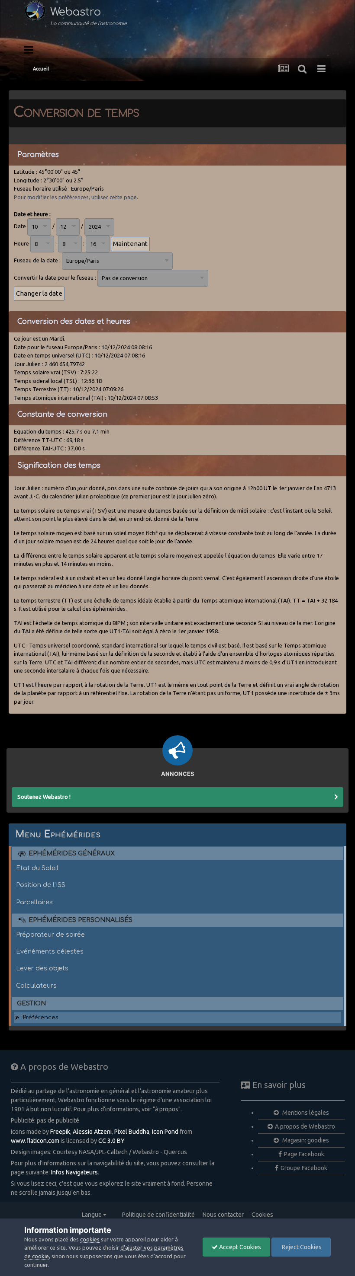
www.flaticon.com (35, 1140)
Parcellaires (34, 902)
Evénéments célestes (50, 951)
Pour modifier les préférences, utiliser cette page (75, 197)
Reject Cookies (301, 1247)
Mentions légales (305, 1112)
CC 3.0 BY (111, 1140)
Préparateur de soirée (50, 934)
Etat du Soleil (37, 867)
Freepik (60, 1131)
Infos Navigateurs (74, 1172)
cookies (90, 1239)
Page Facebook (304, 1154)
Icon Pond (165, 1131)
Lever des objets (42, 968)
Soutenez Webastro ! (44, 797)
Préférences (40, 1017)
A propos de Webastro (305, 1126)
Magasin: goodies (305, 1140)
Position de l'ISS (40, 884)
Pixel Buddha (131, 1131)
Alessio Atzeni (92, 1131)
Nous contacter (223, 1214)
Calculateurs (36, 985)
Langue (92, 1214)
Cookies (262, 1214)
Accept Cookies (239, 1247)
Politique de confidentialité (158, 1214)
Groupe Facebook (304, 1167)
